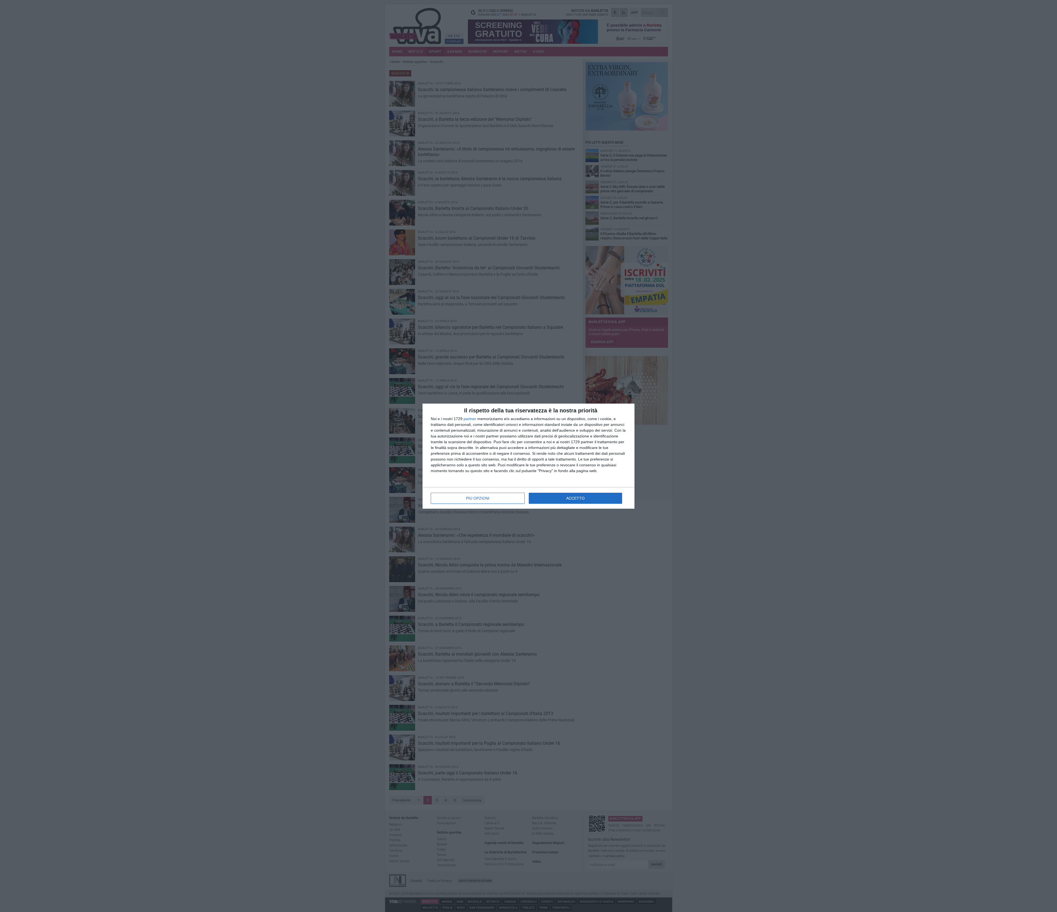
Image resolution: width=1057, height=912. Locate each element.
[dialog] (528, 456)
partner (470, 419)
